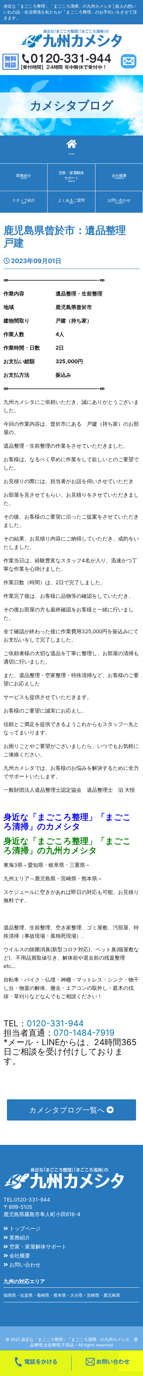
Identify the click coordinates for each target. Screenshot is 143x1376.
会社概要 (19, 1255)
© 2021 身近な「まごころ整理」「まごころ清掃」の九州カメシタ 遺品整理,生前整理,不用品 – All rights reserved (72, 1342)
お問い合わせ (24, 1264)
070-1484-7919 (84, 1033)
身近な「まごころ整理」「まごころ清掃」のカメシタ (67, 821)
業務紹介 (19, 1237)
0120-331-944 (55, 1023)
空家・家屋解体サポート (37, 1246)
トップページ (24, 1228)
